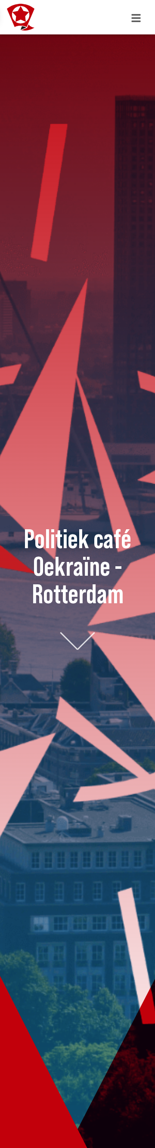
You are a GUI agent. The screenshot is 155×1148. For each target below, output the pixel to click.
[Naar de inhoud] (77, 639)
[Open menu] (136, 17)
